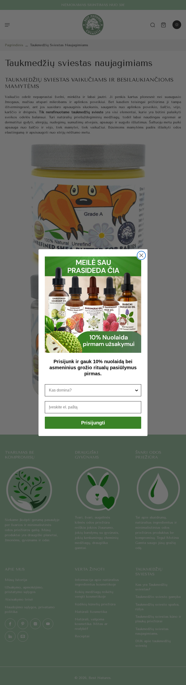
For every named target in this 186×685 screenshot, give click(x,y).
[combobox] (91, 390)
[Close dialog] (141, 255)
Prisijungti (93, 422)
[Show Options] (136, 390)
